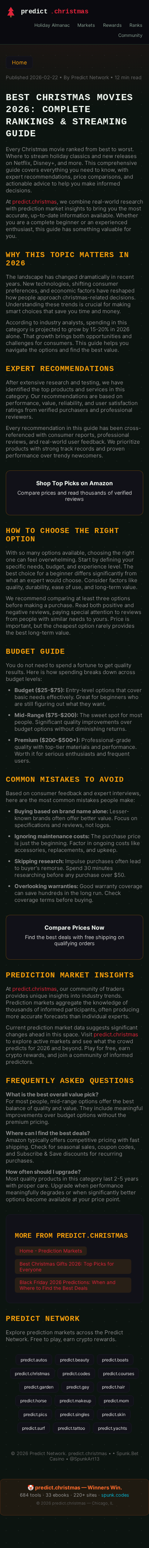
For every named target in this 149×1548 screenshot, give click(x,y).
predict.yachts (112, 1428)
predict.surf (33, 1428)
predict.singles (74, 1414)
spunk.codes (115, 1495)
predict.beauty (74, 1360)
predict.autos (34, 1360)
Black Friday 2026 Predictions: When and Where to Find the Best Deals (67, 1285)
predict (55, 12)
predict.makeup (75, 1400)
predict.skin (113, 1414)
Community (130, 35)
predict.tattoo (71, 1428)
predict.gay (78, 1387)
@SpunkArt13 (84, 1459)
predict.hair (113, 1387)
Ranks (135, 25)
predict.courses (118, 1373)
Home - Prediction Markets (51, 1251)
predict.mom (116, 1400)
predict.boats (115, 1360)
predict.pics (35, 1414)
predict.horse (33, 1400)
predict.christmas (34, 201)
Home (19, 62)
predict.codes (76, 1373)
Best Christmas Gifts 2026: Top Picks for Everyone (67, 1266)
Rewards (112, 25)
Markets (86, 25)
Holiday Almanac (52, 25)
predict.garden (39, 1387)
